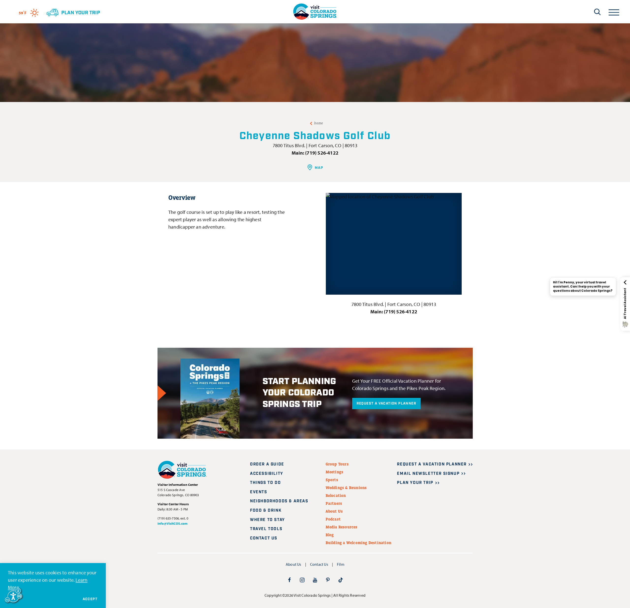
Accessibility (266, 473)
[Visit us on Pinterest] (327, 579)
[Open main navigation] (614, 12)
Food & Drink (266, 510)
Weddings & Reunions (346, 487)
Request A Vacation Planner (386, 403)
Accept (90, 599)
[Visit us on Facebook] (289, 579)
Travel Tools (266, 529)
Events (258, 492)
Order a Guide (267, 464)
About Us (334, 511)
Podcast (333, 519)
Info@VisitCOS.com (173, 523)
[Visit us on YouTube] (315, 579)
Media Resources (342, 527)
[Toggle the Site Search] (597, 11)
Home (318, 123)
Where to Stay (267, 519)
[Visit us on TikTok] (340, 579)
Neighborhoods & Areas (279, 501)
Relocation (336, 495)
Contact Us (263, 538)
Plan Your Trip (415, 482)
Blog (330, 535)
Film (340, 564)
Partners (334, 503)
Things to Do (265, 482)
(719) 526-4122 (321, 153)
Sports (332, 480)
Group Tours (337, 464)
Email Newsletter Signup (428, 473)
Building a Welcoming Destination (358, 542)
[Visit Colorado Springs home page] (315, 11)
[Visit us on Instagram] (302, 579)
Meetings (335, 472)
